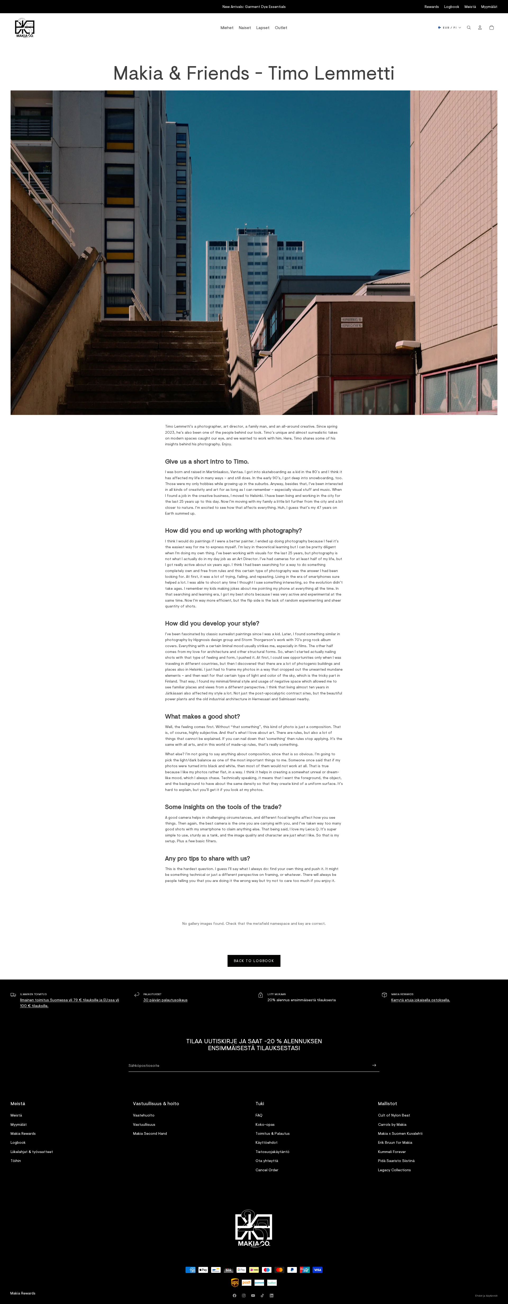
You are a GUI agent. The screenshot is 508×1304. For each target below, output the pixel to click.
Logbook (451, 6)
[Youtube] (254, 1295)
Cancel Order (267, 1169)
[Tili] (480, 27)
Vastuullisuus (144, 1124)
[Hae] (469, 27)
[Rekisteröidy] (374, 1065)
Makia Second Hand (150, 1133)
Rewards (432, 6)
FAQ (259, 1115)
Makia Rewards (23, 1133)
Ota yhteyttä (267, 1160)
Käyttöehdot (267, 1142)
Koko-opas (265, 1124)
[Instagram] (245, 1295)
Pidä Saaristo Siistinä (396, 1160)
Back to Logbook (254, 960)
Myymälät (489, 6)
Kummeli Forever (392, 1151)
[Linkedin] (272, 1295)
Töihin (16, 1160)
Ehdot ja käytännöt (486, 1295)
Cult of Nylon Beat (394, 1115)
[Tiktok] (263, 1295)
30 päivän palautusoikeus (165, 1000)
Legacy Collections (394, 1169)
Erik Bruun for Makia (395, 1142)
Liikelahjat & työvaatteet (32, 1151)
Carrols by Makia (392, 1124)
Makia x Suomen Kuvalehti (400, 1133)
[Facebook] (235, 1295)
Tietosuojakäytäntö (272, 1151)
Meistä (470, 6)
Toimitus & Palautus (273, 1133)
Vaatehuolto (144, 1115)
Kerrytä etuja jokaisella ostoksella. (420, 1000)
